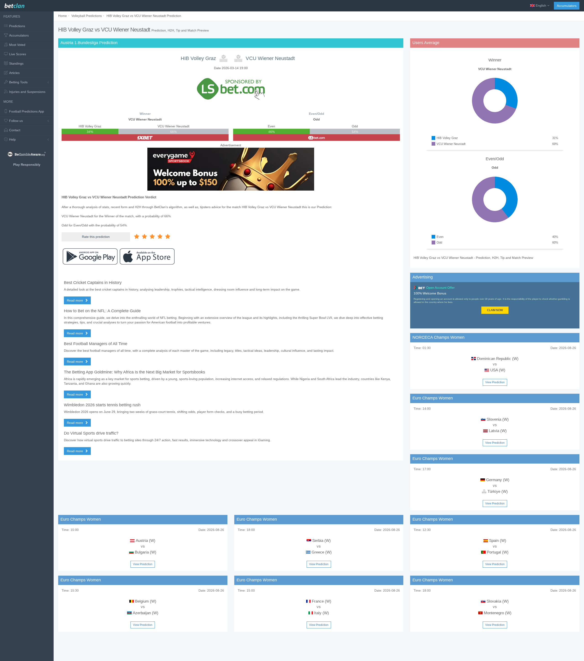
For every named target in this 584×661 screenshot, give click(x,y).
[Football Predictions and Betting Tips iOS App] (147, 256)
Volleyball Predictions (86, 16)
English (541, 5)
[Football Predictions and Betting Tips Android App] (90, 256)
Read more (75, 300)
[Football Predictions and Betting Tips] (14, 4)
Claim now (495, 310)
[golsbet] (316, 137)
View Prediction (495, 382)
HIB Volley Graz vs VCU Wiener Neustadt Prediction (144, 16)
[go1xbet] (145, 137)
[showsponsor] (231, 88)
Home (62, 16)
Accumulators (566, 6)
